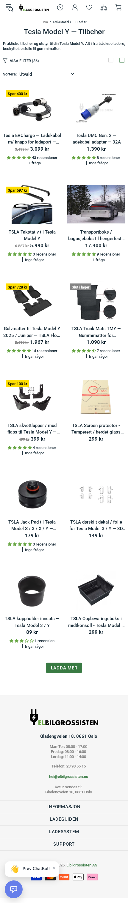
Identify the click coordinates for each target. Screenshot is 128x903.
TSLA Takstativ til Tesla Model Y (32, 235)
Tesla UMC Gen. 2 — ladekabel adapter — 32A (96, 139)
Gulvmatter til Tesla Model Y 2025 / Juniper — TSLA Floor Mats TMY (32, 332)
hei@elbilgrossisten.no (68, 776)
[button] (14, 889)
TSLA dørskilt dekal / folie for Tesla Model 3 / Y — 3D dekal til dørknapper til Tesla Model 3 (96, 525)
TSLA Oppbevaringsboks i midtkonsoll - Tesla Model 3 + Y (96, 622)
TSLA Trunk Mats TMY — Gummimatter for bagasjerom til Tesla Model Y (96, 332)
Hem (45, 21)
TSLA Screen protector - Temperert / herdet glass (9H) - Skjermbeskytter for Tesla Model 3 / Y (96, 429)
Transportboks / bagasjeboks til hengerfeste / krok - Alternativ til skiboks (96, 235)
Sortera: (10, 74)
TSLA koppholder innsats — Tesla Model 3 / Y (32, 622)
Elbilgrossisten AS (34, 7)
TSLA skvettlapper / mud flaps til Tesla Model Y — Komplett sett (32, 429)
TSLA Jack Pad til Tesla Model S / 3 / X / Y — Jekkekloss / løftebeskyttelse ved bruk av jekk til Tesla (32, 525)
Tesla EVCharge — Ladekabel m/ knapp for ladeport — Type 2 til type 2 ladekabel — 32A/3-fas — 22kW (32, 139)
